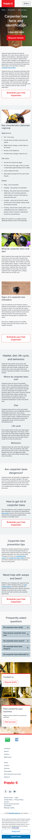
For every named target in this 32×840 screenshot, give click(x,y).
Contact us (8, 677)
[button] (16, 45)
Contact (6, 754)
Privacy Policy (18, 800)
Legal (16, 797)
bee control (5, 513)
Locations (7, 748)
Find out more (10, 722)
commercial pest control (16, 558)
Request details (16, 38)
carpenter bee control (8, 68)
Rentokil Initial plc (14, 813)
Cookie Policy (8, 800)
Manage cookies (9, 808)
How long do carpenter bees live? (14, 634)
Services (7, 768)
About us (7, 777)
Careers (6, 802)
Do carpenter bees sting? (13, 627)
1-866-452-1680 (16, 32)
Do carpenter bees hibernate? (15, 654)
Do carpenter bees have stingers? (12, 647)
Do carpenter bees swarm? (13, 641)
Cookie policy (15, 828)
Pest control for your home (12, 774)
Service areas (8, 797)
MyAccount (7, 757)
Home (3, 10)
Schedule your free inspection (16, 94)
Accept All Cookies (16, 836)
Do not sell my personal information (11, 805)
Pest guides (11, 10)
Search (6, 751)
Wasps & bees (22, 10)
